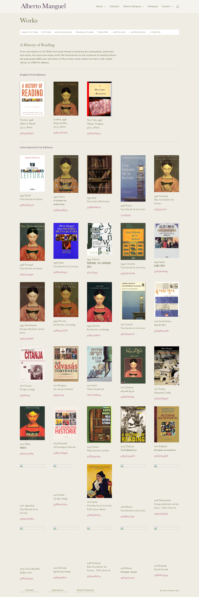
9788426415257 (94, 515)
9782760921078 (127, 334)
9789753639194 (161, 398)
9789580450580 (128, 273)
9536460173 (25, 395)
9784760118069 (161, 271)
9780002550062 (60, 132)
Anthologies (63, 32)
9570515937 (92, 272)
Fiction (46, 32)
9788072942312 (26, 578)
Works (99, 6)
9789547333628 (161, 455)
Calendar (114, 6)
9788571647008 (27, 205)
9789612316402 (60, 577)
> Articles (118, 32)
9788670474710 (60, 504)
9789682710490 (128, 516)
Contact (166, 6)
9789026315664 (27, 338)
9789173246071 (93, 335)
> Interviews (137, 32)
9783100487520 (94, 576)
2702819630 (126, 215)
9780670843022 (94, 133)
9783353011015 (160, 209)
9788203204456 (60, 330)
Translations (85, 32)
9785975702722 (128, 577)
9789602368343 (60, 210)
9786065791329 (161, 575)
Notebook (153, 6)
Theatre (102, 32)
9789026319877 (161, 513)
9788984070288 (161, 330)
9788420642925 (60, 272)
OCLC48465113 (94, 395)
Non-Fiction (30, 32)
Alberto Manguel (132, 6)
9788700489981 (60, 453)
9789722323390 (27, 274)
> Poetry (155, 32)
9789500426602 (27, 518)
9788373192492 (94, 456)
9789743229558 (128, 456)
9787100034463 (26, 453)
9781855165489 (127, 396)
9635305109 (58, 395)
